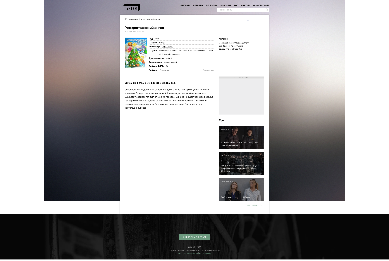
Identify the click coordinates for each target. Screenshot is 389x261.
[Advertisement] (241, 96)
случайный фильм (194, 237)
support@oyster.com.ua (188, 253)
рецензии (211, 5)
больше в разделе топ (254, 205)
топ (236, 5)
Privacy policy (205, 253)
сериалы (198, 5)
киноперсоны (261, 5)
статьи (245, 5)
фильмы (185, 5)
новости (225, 5)
